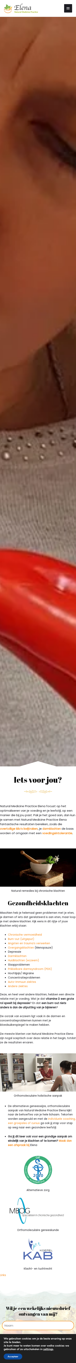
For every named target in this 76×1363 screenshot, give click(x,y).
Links (3, 1275)
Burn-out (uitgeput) (21, 939)
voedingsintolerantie (57, 833)
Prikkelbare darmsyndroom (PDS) (30, 969)
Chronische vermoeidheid (25, 935)
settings (48, 1349)
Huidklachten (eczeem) (23, 960)
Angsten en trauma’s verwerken (29, 943)
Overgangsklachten (21, 948)
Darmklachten (17, 956)
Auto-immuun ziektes (22, 982)
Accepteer (13, 1356)
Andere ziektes (18, 986)
